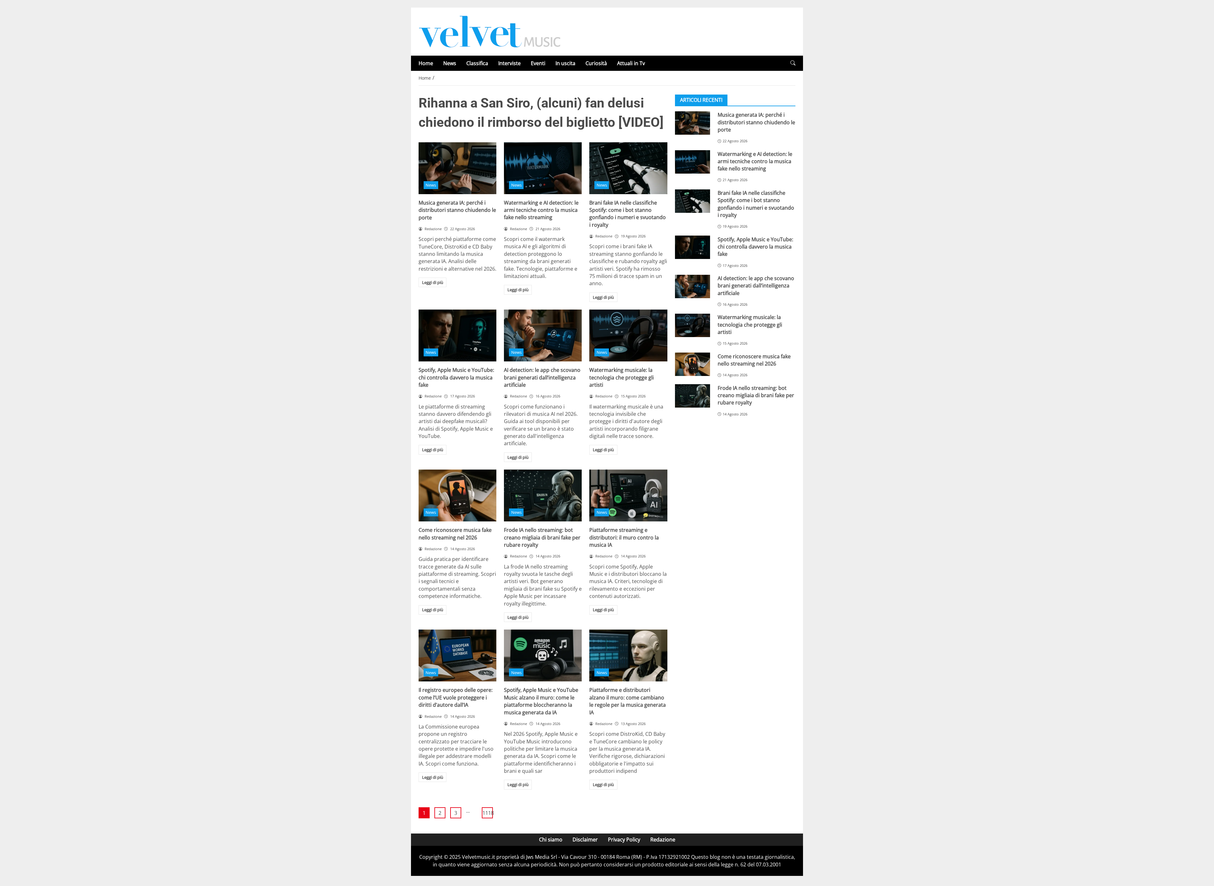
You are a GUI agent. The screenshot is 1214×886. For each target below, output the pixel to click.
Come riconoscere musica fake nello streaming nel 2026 (455, 533)
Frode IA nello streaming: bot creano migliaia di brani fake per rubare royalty (542, 537)
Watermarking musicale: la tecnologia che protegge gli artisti (621, 377)
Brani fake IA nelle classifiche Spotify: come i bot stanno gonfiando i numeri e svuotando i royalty (627, 213)
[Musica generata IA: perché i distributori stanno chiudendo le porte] (457, 168)
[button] (792, 63)
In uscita (565, 63)
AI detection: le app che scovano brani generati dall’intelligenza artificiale (542, 377)
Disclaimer (585, 839)
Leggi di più (432, 282)
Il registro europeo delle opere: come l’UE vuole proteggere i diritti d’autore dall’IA (456, 697)
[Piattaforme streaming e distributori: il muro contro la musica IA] (628, 495)
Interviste (509, 63)
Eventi (538, 63)
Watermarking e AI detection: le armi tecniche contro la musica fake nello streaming (541, 210)
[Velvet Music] (490, 31)
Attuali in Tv (631, 63)
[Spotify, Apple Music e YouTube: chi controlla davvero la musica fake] (457, 335)
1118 (487, 812)
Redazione (662, 839)
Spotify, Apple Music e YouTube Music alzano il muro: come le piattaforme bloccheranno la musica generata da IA (541, 701)
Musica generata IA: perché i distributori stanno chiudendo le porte (457, 210)
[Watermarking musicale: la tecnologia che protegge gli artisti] (628, 335)
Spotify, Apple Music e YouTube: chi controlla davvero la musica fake (456, 377)
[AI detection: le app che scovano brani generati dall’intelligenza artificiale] (543, 335)
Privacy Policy (624, 839)
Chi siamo (550, 839)
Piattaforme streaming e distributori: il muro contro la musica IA (624, 537)
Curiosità (596, 63)
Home (426, 63)
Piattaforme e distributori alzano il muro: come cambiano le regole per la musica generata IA (627, 701)
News (449, 63)
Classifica (477, 63)
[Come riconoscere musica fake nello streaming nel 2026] (457, 495)
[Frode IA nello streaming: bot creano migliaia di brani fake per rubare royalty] (543, 495)
